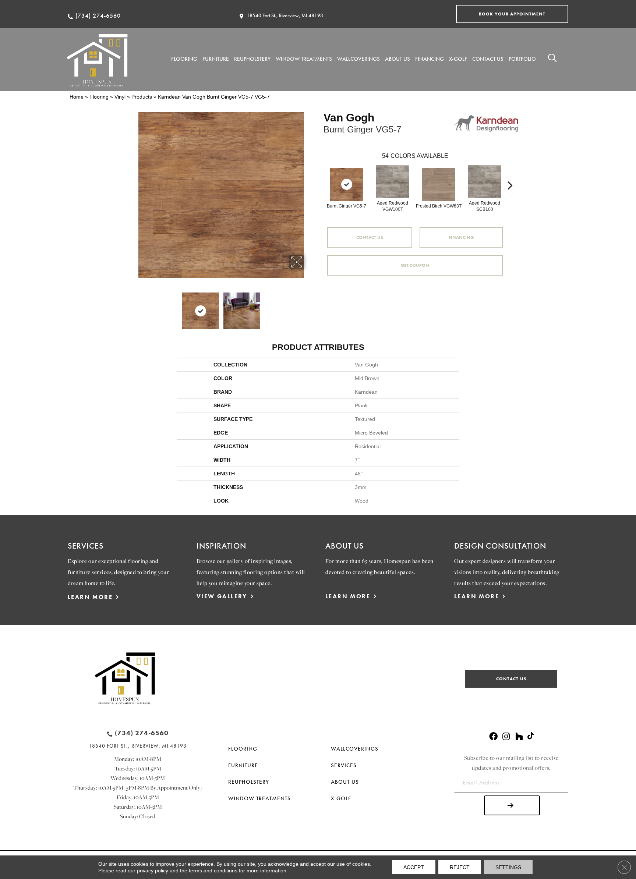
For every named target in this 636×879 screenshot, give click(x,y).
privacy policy (152, 870)
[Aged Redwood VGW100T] (392, 181)
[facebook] (493, 736)
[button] (512, 14)
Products (141, 97)
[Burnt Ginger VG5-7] (346, 184)
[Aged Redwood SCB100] (484, 181)
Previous (133, 307)
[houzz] (519, 736)
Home (77, 97)
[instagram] (506, 736)
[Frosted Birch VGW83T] (438, 184)
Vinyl (120, 97)
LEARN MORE (90, 597)
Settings (508, 867)
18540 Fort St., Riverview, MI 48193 (285, 15)
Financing (461, 237)
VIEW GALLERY (222, 596)
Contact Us (369, 237)
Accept (413, 867)
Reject (460, 867)
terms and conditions (213, 870)
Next (308, 307)
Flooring (99, 97)
